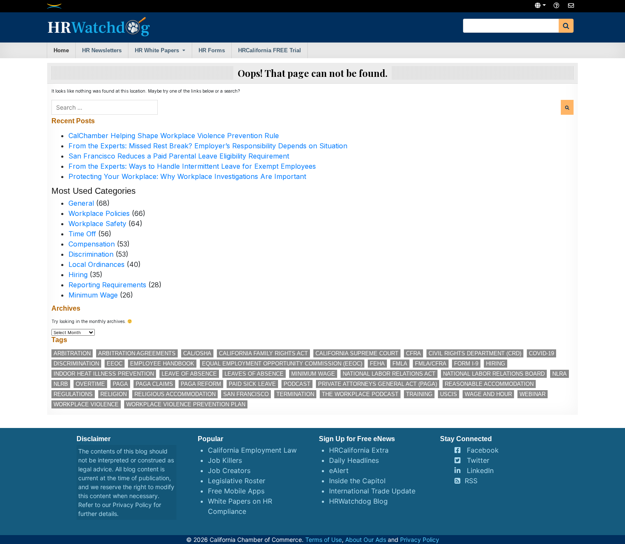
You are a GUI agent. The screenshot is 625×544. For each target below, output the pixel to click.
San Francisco (246, 394)
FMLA (399, 363)
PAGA (120, 384)
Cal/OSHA (197, 353)
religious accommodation (175, 394)
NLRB (61, 384)
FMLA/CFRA (430, 363)
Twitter (478, 460)
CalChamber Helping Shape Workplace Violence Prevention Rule (173, 135)
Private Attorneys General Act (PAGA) (377, 384)
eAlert (339, 470)
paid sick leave (252, 384)
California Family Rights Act (263, 353)
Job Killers (225, 460)
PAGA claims (154, 384)
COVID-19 (541, 353)
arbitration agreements (137, 353)
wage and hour (488, 394)
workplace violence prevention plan (185, 404)
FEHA (377, 363)
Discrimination (91, 254)
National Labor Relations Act (389, 374)
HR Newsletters (102, 50)
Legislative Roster (236, 480)
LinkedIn (480, 470)
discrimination (76, 363)
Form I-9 (466, 363)
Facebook (483, 450)
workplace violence (86, 404)
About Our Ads (365, 539)
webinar (532, 394)
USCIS (448, 394)
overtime (90, 384)
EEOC (114, 363)
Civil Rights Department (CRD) (475, 353)
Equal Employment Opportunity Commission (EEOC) (282, 363)
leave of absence (189, 374)
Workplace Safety (97, 223)
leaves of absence (254, 374)
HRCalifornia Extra (359, 450)
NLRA (559, 374)
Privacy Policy (132, 504)
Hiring (78, 274)
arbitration (72, 353)
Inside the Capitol (357, 480)
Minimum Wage (93, 295)
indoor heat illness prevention (104, 374)
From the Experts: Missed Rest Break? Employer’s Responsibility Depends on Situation (207, 146)
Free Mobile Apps (236, 491)
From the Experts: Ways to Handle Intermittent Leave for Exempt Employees (192, 166)
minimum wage (313, 374)
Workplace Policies (99, 213)
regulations (73, 394)
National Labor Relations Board (494, 374)
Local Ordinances (96, 264)
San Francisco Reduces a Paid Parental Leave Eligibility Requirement (178, 156)
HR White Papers (157, 50)
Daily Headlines (354, 460)
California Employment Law (252, 450)
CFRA (413, 353)
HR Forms (212, 50)
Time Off (82, 234)
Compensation (91, 244)
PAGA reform (201, 384)
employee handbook (162, 363)
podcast (297, 384)
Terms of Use (323, 539)
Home (61, 50)
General (81, 203)
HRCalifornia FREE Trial (269, 50)
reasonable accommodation (489, 384)
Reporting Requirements (107, 284)
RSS (471, 480)
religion (113, 394)
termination (295, 394)
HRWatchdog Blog (358, 501)
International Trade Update (372, 491)
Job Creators (229, 470)
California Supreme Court (356, 353)
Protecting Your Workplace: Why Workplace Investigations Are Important (187, 176)
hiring (495, 363)
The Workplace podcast (360, 394)
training (419, 394)
